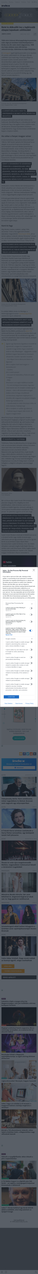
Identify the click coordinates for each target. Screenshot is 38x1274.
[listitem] (19, 603)
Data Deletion (9, 703)
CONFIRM (11, 697)
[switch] (30, 608)
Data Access (19, 703)
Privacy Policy (29, 703)
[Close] (34, 570)
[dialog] (19, 637)
